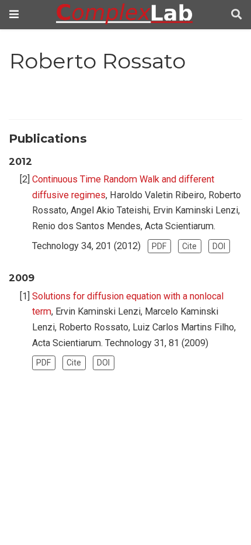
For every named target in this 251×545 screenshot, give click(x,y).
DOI (218, 246)
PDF (159, 246)
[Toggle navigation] (14, 14)
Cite (189, 246)
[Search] (236, 15)
